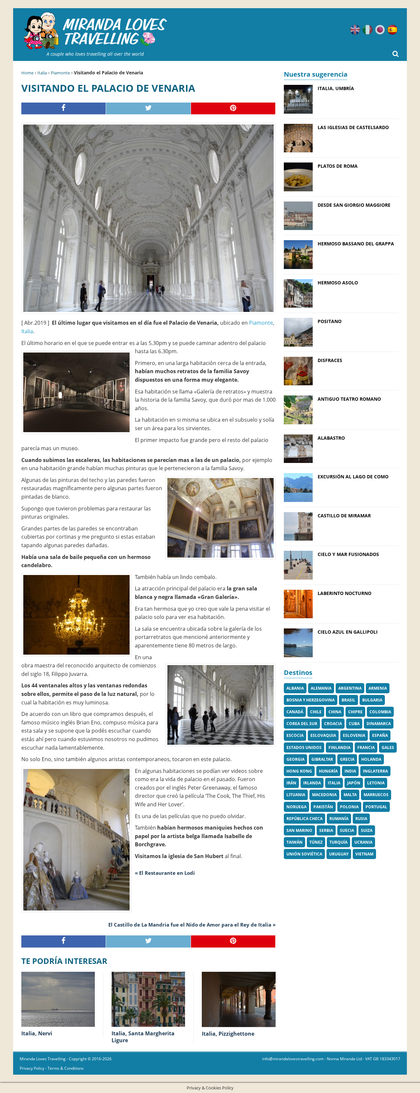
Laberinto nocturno (344, 593)
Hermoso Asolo (338, 282)
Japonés (380, 30)
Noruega (296, 807)
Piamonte (60, 73)
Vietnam (364, 854)
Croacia (333, 723)
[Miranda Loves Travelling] (95, 30)
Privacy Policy (32, 1068)
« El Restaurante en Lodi (165, 873)
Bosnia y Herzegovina (310, 700)
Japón (353, 783)
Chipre (355, 712)
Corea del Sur (301, 723)
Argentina (350, 688)
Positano (330, 321)
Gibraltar (322, 759)
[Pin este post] (233, 109)
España (380, 735)
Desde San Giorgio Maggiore (354, 205)
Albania (295, 688)
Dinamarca (379, 723)
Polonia (349, 807)
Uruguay (338, 854)
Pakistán (323, 807)
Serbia (326, 830)
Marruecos (376, 794)
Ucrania (363, 842)
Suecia (347, 830)
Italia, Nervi (36, 1033)
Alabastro (331, 438)
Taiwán (294, 842)
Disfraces (330, 360)
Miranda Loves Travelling (43, 1059)
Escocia (295, 735)
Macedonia (324, 794)
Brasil (348, 700)
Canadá (294, 712)
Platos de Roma (338, 166)
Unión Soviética (304, 854)
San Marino (299, 830)
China (334, 712)
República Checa (304, 818)
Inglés (355, 30)
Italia (42, 73)
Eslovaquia (323, 735)
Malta (350, 794)
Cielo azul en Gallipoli (348, 632)
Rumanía (338, 818)
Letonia (376, 783)
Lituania (295, 794)
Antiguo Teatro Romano (349, 399)
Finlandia (339, 747)
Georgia (295, 759)
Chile (316, 712)
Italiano (367, 30)
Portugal (376, 807)
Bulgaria (372, 700)
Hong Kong (299, 771)
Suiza (366, 830)
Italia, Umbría (336, 88)
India (350, 771)
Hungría (328, 771)
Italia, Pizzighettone (228, 1033)
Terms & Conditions (66, 1068)
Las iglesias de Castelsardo (353, 127)
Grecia (347, 759)
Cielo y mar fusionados (348, 554)
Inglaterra (375, 771)
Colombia (380, 712)
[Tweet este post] (148, 109)
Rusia (361, 818)
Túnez (316, 842)
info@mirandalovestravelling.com (293, 1059)
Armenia (377, 688)
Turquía (338, 842)
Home (27, 73)
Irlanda (312, 783)
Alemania (321, 688)
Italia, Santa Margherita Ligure (143, 1037)
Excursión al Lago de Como (353, 476)
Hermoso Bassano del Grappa (356, 243)
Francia (366, 747)
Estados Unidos (304, 747)
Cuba (354, 723)
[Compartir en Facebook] (63, 109)
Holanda (371, 759)
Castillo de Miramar (344, 515)
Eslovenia (354, 735)
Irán (291, 783)
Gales (388, 747)
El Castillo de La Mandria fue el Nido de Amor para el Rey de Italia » (192, 924)
